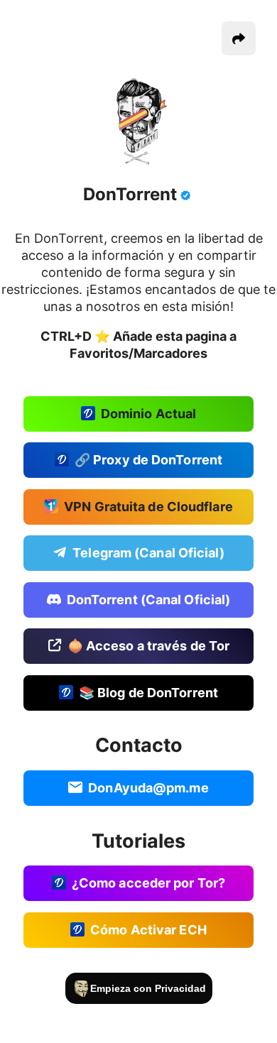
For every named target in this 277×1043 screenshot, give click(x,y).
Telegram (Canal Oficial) (148, 552)
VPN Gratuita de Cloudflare (148, 505)
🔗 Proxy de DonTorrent (148, 459)
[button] (239, 38)
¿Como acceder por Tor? (148, 882)
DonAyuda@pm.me (148, 787)
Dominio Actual (148, 412)
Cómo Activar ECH (148, 929)
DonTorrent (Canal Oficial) (149, 598)
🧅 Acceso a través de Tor (148, 645)
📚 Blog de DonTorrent (148, 691)
